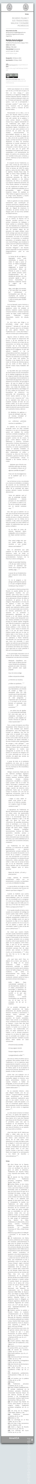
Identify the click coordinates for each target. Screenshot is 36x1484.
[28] (11, 1108)
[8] (23, 435)
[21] (14, 834)
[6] (24, 397)
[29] (17, 1155)
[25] (24, 951)
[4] (18, 247)
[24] (19, 928)
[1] (23, 92)
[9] (25, 470)
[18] (21, 721)
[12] (9, 536)
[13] (22, 546)
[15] (24, 585)
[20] (19, 805)
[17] (16, 706)
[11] (13, 508)
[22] (23, 890)
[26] (23, 1054)
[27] (19, 1087)
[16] (23, 683)
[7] (23, 422)
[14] (19, 569)
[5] (12, 325)
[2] (17, 103)
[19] (25, 743)
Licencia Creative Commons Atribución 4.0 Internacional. (16, 81)
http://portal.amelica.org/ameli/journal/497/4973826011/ (17, 65)
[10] (13, 477)
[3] (27, 186)
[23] (24, 906)
